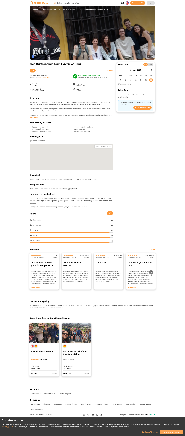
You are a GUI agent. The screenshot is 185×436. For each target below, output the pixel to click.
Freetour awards (145, 404)
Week (145, 64)
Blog (82, 404)
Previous (33, 33)
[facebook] (88, 414)
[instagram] (84, 414)
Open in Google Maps (103, 146)
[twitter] (97, 414)
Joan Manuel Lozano (45, 78)
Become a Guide (137, 3)
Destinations (35, 404)
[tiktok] (101, 414)
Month (151, 64)
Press (89, 404)
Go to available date (142, 108)
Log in (151, 3)
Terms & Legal (117, 404)
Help (75, 404)
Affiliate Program (65, 394)
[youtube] (92, 414)
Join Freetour (35, 394)
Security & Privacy (101, 404)
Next (152, 33)
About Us (46, 404)
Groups (68, 404)
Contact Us (58, 404)
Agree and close (171, 432)
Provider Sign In (49, 394)
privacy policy (7, 427)
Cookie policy (131, 404)
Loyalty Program (37, 409)
